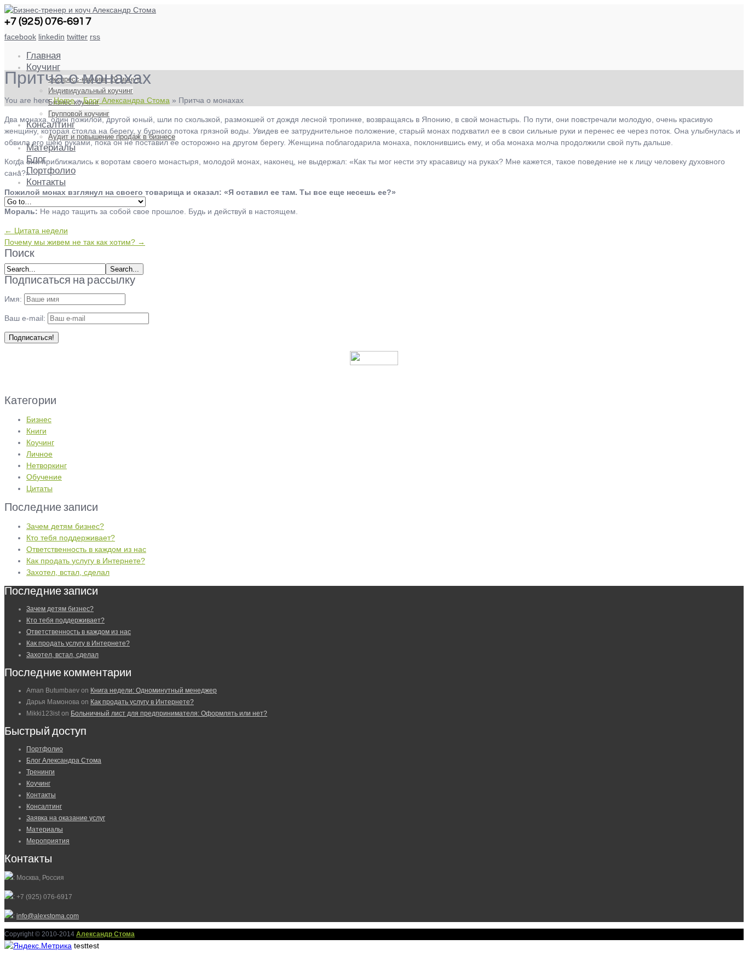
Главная (43, 56)
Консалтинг (44, 806)
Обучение (44, 477)
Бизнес (38, 419)
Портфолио (51, 171)
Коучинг (43, 67)
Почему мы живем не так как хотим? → (74, 242)
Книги (36, 431)
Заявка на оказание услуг (65, 818)
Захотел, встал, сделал (68, 572)
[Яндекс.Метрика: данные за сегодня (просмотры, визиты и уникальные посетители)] (38, 946)
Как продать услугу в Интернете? (85, 560)
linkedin (51, 36)
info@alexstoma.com (47, 916)
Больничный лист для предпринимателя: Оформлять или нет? (169, 713)
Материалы (44, 829)
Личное (39, 454)
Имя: (13, 299)
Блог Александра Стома (126, 100)
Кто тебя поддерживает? (70, 537)
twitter (77, 36)
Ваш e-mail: (26, 318)
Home (64, 100)
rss (95, 36)
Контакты (46, 182)
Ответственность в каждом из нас (86, 549)
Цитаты (39, 488)
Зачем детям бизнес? (65, 526)
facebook (20, 36)
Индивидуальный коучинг (90, 91)
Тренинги (40, 772)
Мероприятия (48, 841)
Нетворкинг (46, 465)
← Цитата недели (36, 230)
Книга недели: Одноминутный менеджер (153, 690)
